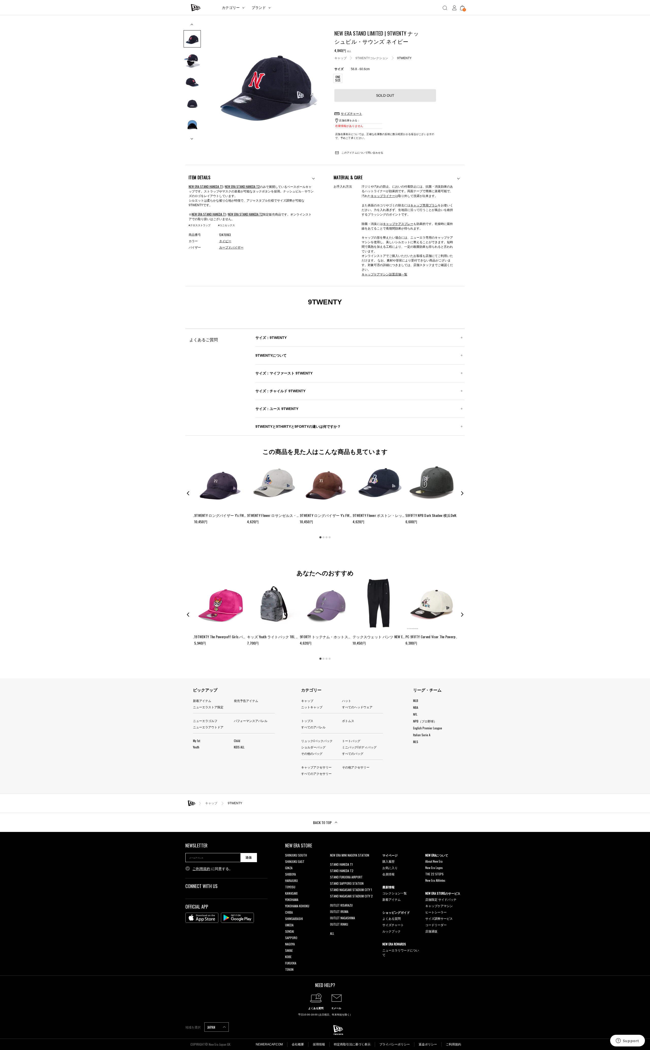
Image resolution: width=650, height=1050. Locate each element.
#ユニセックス (226, 225)
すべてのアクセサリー (316, 773)
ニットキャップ (311, 707)
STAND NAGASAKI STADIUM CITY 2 (351, 896)
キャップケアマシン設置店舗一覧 (384, 274)
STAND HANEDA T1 (341, 864)
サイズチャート (393, 925)
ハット (346, 700)
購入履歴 (388, 861)
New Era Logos (434, 867)
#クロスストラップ (199, 225)
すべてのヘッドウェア (357, 707)
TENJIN (289, 969)
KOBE (288, 957)
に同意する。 (212, 869)
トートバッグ (351, 741)
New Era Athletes (435, 880)
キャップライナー (383, 195)
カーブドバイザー (231, 247)
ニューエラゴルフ (205, 720)
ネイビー (225, 241)
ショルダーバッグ (313, 747)
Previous (192, 26)
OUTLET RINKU (339, 924)
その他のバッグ (311, 753)
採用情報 (319, 1044)
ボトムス (348, 720)
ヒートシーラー (436, 912)
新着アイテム (202, 700)
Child (237, 741)
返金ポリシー (428, 1044)
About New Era (434, 861)
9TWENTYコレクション (371, 58)
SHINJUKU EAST (294, 861)
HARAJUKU (291, 880)
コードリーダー (436, 925)
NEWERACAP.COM (269, 1044)
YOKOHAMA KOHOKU (297, 906)
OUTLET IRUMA (339, 911)
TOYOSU (290, 887)
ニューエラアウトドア (208, 727)
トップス (307, 720)
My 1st (196, 741)
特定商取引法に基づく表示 (352, 1044)
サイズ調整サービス (439, 918)
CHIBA (289, 912)
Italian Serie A (421, 735)
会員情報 (388, 874)
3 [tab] (327, 537)
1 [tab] (320, 537)
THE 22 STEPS (434, 874)
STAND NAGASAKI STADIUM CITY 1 (351, 890)
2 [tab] (323, 537)
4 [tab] (330, 537)
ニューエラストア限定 (208, 707)
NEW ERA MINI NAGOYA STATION (349, 855)
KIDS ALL (239, 747)
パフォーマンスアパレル (250, 720)
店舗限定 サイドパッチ (441, 899)
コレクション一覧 (394, 893)
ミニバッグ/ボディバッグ (359, 747)
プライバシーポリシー (394, 1044)
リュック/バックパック (317, 741)
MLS (415, 742)
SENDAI (289, 931)
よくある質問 (391, 918)
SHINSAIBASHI (294, 918)
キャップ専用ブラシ (424, 205)
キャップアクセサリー (316, 767)
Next (192, 137)
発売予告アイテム (246, 700)
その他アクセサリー (355, 767)
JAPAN (211, 1027)
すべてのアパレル (313, 727)
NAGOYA (290, 944)
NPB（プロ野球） (425, 721)
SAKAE (289, 950)
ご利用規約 (201, 869)
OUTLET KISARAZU (341, 905)
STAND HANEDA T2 (341, 870)
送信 (249, 857)
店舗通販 (431, 931)
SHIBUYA (290, 874)
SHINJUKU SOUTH (296, 855)
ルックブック (391, 931)
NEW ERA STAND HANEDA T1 (206, 186)
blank (333, 861)
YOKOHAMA (291, 899)
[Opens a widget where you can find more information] (627, 1041)
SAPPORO (291, 938)
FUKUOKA (290, 963)
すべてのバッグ (352, 753)
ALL (332, 933)
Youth (196, 747)
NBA (415, 707)
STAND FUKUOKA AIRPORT (346, 877)
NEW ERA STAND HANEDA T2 (242, 186)
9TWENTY (404, 58)
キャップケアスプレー (398, 223)
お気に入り (390, 867)
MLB (415, 700)
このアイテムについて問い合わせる (362, 152)
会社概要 (298, 1044)
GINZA (288, 868)
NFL (415, 714)
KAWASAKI (291, 893)
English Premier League (427, 728)
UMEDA (289, 925)
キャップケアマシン (439, 906)
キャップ (340, 58)
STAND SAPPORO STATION (347, 883)
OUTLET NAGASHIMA (342, 918)
